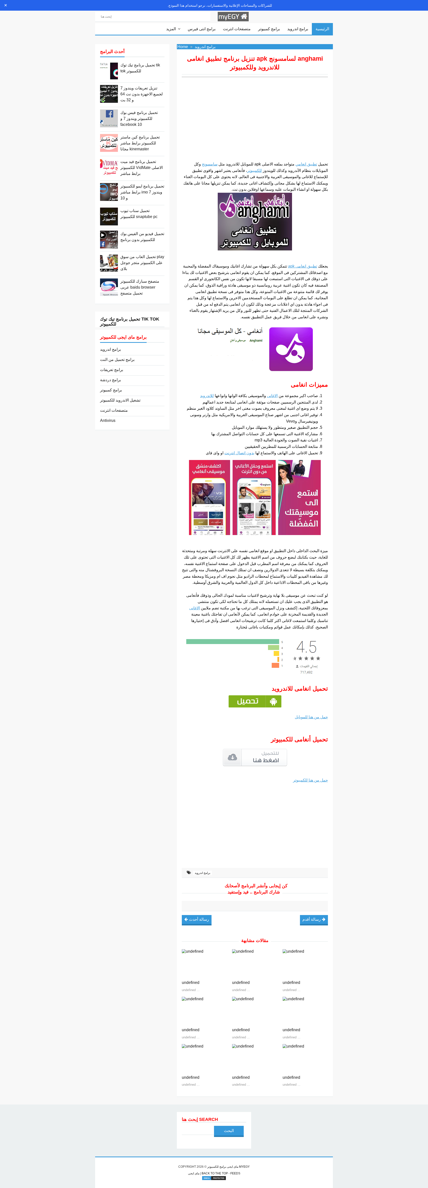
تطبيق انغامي (306, 164)
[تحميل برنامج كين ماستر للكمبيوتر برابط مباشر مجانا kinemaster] (109, 143)
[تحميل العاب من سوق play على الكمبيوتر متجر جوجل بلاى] (109, 262)
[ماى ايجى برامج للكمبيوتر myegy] (233, 16)
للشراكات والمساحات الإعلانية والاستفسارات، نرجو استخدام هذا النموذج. (219, 5)
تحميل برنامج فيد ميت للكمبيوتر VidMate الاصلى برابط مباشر (141, 168)
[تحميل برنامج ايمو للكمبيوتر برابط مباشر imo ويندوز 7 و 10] (109, 192)
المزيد (171, 29)
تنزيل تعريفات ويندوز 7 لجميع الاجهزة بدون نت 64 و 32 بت (141, 94)
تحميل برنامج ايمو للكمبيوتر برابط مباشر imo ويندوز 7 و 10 (142, 192)
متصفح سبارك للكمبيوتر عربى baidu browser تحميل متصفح (139, 287)
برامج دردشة (110, 380)
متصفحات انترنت (237, 29)
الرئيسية (322, 29)
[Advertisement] (254, 123)
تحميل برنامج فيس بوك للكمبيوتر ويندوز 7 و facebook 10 (139, 118)
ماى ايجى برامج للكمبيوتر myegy (228, 1166)
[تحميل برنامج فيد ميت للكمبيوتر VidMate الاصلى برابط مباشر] (109, 167)
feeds (235, 1173)
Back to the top (215, 1173)
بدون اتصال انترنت (239, 453)
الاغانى (272, 396)
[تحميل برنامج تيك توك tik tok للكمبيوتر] (109, 71)
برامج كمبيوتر (269, 29)
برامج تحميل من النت (117, 359)
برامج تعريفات (111, 370)
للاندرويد (207, 396)
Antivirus (107, 420)
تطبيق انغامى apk (302, 266)
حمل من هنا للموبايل (311, 717)
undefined (190, 982)
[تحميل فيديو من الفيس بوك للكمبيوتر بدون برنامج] (109, 239)
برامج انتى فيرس (201, 29)
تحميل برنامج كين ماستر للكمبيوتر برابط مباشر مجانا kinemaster (140, 143)
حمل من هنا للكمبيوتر (310, 780)
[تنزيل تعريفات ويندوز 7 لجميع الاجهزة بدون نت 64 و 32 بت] (109, 94)
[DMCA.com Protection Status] (214, 1178)
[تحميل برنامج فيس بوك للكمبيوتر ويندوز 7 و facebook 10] (109, 118)
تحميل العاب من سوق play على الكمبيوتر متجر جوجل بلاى (142, 263)
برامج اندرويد (297, 29)
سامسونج (209, 164)
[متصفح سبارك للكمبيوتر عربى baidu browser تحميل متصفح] (109, 287)
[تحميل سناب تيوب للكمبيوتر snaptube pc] (109, 216)
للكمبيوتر (254, 170)
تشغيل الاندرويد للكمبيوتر (120, 400)
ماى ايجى (193, 1173)
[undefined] (204, 963)
